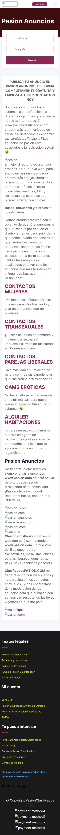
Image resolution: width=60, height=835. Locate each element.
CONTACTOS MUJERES (20, 289)
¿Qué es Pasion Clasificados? (18, 671)
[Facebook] (3, 785)
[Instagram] (14, 785)
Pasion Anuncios (11, 677)
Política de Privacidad (14, 666)
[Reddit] (19, 785)
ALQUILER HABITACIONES (23, 419)
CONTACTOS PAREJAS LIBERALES (29, 359)
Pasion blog (8, 745)
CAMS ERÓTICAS (25, 387)
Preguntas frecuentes (14, 757)
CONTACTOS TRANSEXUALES (24, 324)
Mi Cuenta (7, 700)
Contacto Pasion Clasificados (18, 751)
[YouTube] (24, 786)
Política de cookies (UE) (15, 654)
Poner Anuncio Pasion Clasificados (21, 711)
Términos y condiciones (15, 660)
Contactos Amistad (12, 762)
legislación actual (41, 147)
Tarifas (5, 717)
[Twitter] (9, 785)
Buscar (32, 60)
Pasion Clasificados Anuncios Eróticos (23, 705)
